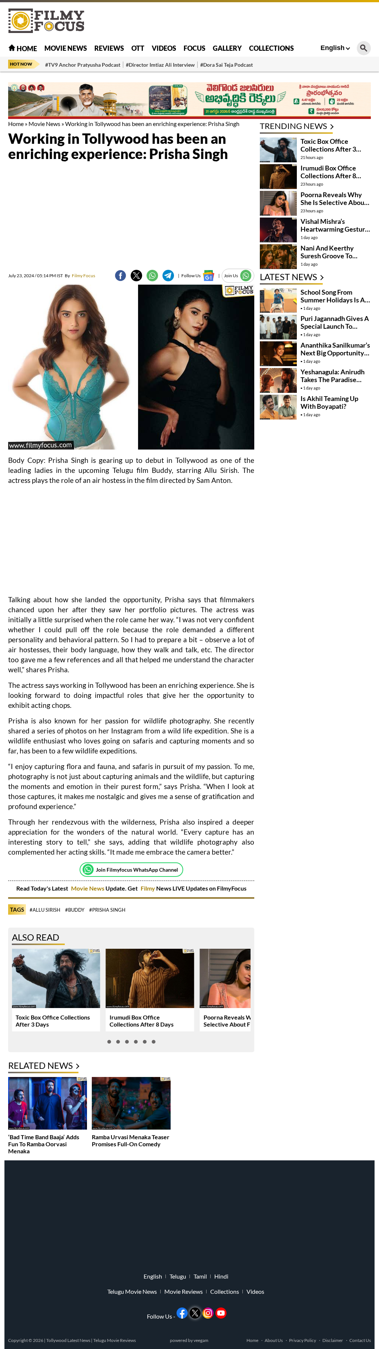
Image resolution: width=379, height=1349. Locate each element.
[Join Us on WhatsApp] (246, 275)
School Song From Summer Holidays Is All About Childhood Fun (335, 300)
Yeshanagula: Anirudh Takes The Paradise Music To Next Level (333, 379)
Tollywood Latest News (68, 1340)
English (333, 48)
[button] (109, 1042)
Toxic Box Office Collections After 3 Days (328, 149)
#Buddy (74, 910)
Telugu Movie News (132, 1292)
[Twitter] (136, 275)
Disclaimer (332, 1340)
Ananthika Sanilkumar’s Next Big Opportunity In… (335, 353)
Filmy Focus (80, 275)
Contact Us (360, 1340)
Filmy (148, 888)
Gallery (227, 48)
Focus (194, 48)
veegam (201, 1340)
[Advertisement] (236, 20)
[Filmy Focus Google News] (208, 275)
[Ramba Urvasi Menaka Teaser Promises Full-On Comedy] (131, 1104)
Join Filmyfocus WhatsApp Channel (137, 869)
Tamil (200, 1276)
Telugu (178, 1276)
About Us (274, 1340)
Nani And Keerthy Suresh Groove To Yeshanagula (327, 256)
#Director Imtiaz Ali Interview (160, 65)
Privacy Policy (302, 1340)
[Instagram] (208, 1313)
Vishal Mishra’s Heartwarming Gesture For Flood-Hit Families (335, 229)
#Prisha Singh (107, 910)
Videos (164, 48)
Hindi (221, 1276)
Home (26, 48)
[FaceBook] (120, 275)
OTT (137, 48)
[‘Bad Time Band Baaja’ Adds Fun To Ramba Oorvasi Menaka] (47, 1104)
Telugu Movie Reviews (114, 1340)
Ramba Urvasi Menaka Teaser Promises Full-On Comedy (131, 1140)
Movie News (65, 48)
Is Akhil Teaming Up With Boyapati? (329, 402)
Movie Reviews (183, 1292)
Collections (271, 48)
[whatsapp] (152, 275)
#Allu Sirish (45, 910)
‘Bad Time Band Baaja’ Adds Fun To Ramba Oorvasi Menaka (43, 1143)
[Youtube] (221, 1313)
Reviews (109, 48)
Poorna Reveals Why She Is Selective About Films (239, 1021)
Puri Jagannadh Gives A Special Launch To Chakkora (335, 326)
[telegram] (168, 275)
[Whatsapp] (88, 869)
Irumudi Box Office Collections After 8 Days (142, 1021)
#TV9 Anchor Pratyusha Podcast (82, 65)
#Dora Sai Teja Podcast (226, 65)
